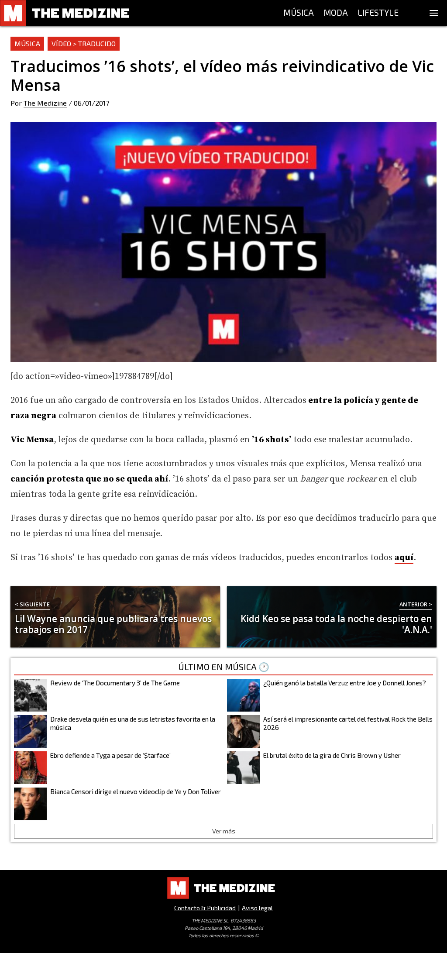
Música (27, 43)
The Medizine (45, 103)
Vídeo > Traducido (84, 43)
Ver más (223, 831)
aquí (404, 557)
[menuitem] (298, 13)
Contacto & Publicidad (205, 908)
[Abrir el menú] (434, 13)
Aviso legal (257, 908)
